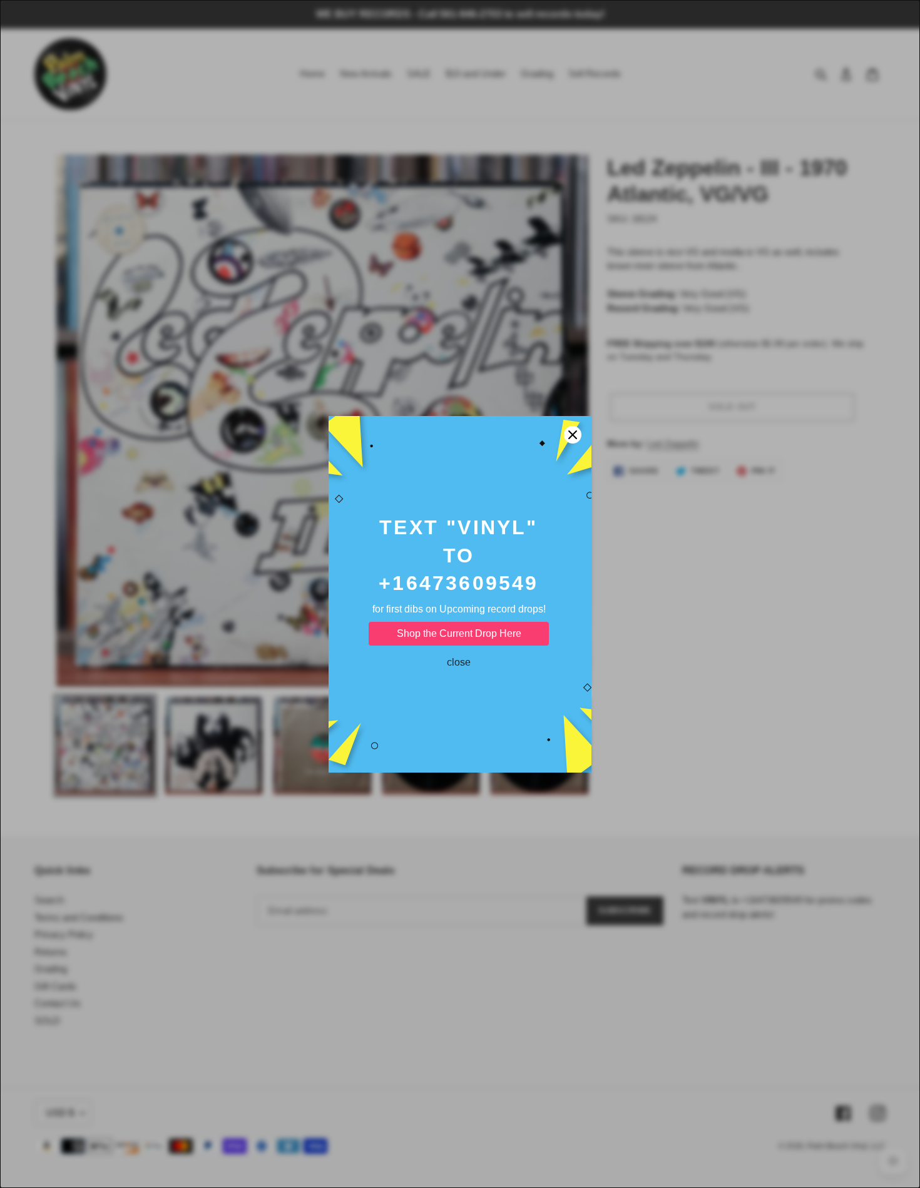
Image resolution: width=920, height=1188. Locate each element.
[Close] (572, 435)
